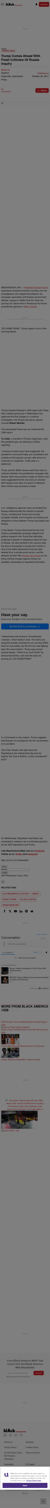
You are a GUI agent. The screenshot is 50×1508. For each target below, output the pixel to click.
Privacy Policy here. (33, 1480)
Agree (25, 1485)
